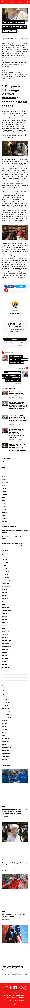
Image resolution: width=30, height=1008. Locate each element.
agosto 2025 (5, 589)
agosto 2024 (5, 613)
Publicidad (15, 1004)
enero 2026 (5, 574)
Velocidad (4, 521)
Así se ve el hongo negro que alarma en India (13, 915)
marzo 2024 (5, 628)
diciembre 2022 (6, 673)
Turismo (4, 518)
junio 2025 (5, 595)
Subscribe (14, 339)
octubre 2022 (5, 679)
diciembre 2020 (6, 744)
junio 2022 (5, 691)
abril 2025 (4, 601)
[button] (2, 2)
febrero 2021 (5, 738)
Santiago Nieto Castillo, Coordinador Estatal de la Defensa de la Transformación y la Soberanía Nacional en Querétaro (17, 433)
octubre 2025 (5, 583)
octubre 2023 (5, 643)
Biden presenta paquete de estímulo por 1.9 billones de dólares (13, 968)
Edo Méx (17, 993)
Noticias (4, 506)
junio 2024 (5, 619)
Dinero (3, 476)
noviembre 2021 (6, 711)
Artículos (4, 461)
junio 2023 (5, 655)
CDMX (3, 467)
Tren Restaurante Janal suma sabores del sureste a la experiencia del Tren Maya (18, 393)
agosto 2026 (5, 554)
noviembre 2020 (6, 747)
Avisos (3, 464)
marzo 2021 (5, 735)
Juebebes (4, 494)
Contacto (15, 1003)
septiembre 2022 (6, 682)
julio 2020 (4, 759)
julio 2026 (4, 557)
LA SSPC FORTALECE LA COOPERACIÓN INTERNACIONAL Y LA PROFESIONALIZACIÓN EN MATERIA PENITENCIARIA (17, 447)
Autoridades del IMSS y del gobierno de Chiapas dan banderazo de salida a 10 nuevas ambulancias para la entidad (18, 419)
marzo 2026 (5, 568)
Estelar (3, 485)
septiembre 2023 (6, 646)
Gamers (4, 491)
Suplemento (21, 997)
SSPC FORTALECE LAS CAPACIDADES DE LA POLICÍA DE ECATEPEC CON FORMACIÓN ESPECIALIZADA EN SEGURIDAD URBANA (18, 405)
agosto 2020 (5, 756)
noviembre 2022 (6, 676)
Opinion (4, 509)
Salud (3, 515)
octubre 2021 (5, 714)
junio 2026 (5, 560)
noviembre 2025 (6, 580)
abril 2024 (4, 625)
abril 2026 (4, 565)
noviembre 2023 (6, 640)
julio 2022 (4, 688)
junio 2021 (4, 726)
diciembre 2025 (6, 577)
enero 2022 (5, 705)
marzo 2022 (5, 700)
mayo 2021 (5, 729)
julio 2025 (4, 592)
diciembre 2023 (6, 637)
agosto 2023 (5, 649)
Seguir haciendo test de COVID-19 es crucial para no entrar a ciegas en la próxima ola (14, 811)
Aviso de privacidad (15, 1002)
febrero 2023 (5, 667)
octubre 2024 (5, 607)
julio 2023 (4, 652)
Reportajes (5, 512)
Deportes (4, 473)
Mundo (4, 500)
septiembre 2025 (6, 586)
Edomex (4, 479)
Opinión (14, 997)
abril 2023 (4, 661)
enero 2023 (5, 670)
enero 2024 (5, 634)
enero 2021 (5, 741)
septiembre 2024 (6, 610)
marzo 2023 (5, 664)
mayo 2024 (5, 622)
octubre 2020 (5, 750)
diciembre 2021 (6, 708)
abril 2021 (4, 732)
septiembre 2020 (6, 753)
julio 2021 (4, 723)
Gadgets (4, 488)
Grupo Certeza (15, 313)
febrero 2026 (5, 571)
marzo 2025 (5, 604)
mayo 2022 (5, 694)
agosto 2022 (5, 685)
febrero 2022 (5, 702)
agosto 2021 (5, 720)
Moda (3, 497)
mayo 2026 (5, 562)
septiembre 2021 (6, 717)
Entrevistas (5, 482)
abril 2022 (4, 697)
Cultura (4, 470)
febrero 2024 (5, 631)
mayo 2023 (5, 658)
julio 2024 (4, 616)
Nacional (4, 503)
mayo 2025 (5, 598)
